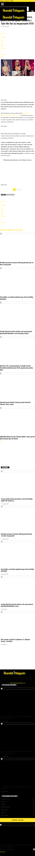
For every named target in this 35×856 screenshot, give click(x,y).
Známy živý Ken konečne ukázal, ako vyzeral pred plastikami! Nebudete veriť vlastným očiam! (16, 332)
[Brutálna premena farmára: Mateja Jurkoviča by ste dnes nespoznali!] (17, 246)
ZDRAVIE (3, 804)
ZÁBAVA (3, 813)
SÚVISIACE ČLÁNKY (6, 230)
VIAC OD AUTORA (17, 230)
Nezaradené (4, 815)
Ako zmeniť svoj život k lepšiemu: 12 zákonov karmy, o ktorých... (15, 640)
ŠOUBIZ (3, 802)
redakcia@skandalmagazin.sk (17, 683)
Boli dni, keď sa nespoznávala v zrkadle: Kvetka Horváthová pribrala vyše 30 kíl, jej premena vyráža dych (16, 368)
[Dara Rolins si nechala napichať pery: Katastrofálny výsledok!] (17, 280)
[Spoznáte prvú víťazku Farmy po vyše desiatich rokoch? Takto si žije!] (17, 385)
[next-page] (1, 442)
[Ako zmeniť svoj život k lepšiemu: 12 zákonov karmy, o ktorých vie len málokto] (17, 623)
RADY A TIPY (4, 810)
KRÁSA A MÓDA (5, 807)
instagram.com (10, 194)
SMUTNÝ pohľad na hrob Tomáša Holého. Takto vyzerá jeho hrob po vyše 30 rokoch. (17, 438)
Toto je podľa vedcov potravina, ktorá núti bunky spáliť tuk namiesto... (17, 500)
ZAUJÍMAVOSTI (5, 799)
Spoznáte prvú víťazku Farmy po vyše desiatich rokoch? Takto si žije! (15, 403)
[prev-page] (0, 442)
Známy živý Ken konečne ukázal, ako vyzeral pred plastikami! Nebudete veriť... (17, 605)
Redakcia (2, 849)
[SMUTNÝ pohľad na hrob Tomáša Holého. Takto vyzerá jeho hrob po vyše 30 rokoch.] (17, 420)
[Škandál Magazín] (17, 17)
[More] (17, 57)
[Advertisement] (20, 89)
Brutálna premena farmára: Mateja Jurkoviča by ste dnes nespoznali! (17, 263)
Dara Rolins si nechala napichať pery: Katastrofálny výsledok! (16, 298)
